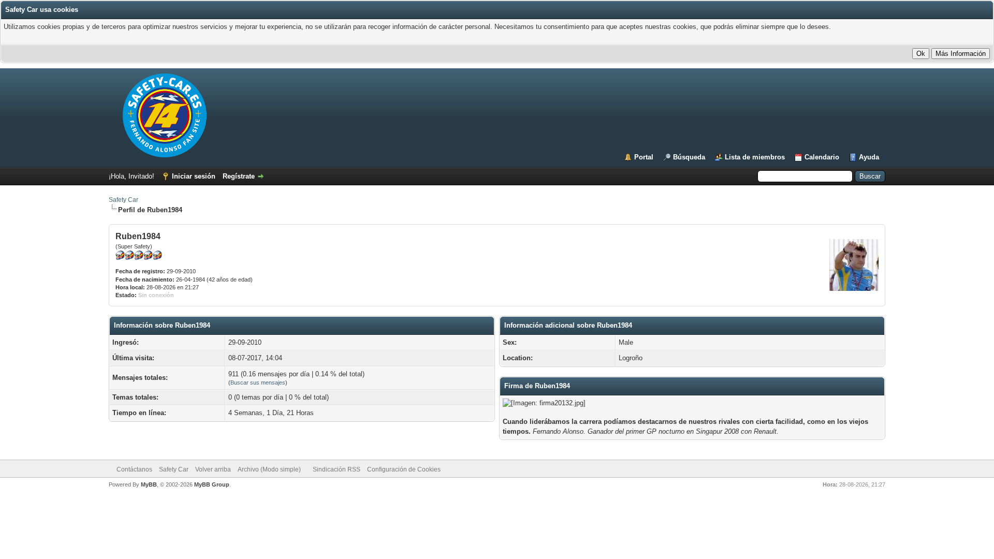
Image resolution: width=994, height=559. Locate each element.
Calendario (822, 157)
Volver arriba (213, 469)
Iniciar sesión (193, 176)
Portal (643, 157)
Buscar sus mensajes (257, 382)
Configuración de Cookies (404, 469)
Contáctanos (134, 469)
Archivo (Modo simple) (269, 469)
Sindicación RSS (336, 469)
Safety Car (123, 199)
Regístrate (239, 176)
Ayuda (869, 157)
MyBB (149, 484)
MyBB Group (211, 484)
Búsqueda (689, 157)
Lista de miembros (755, 157)
